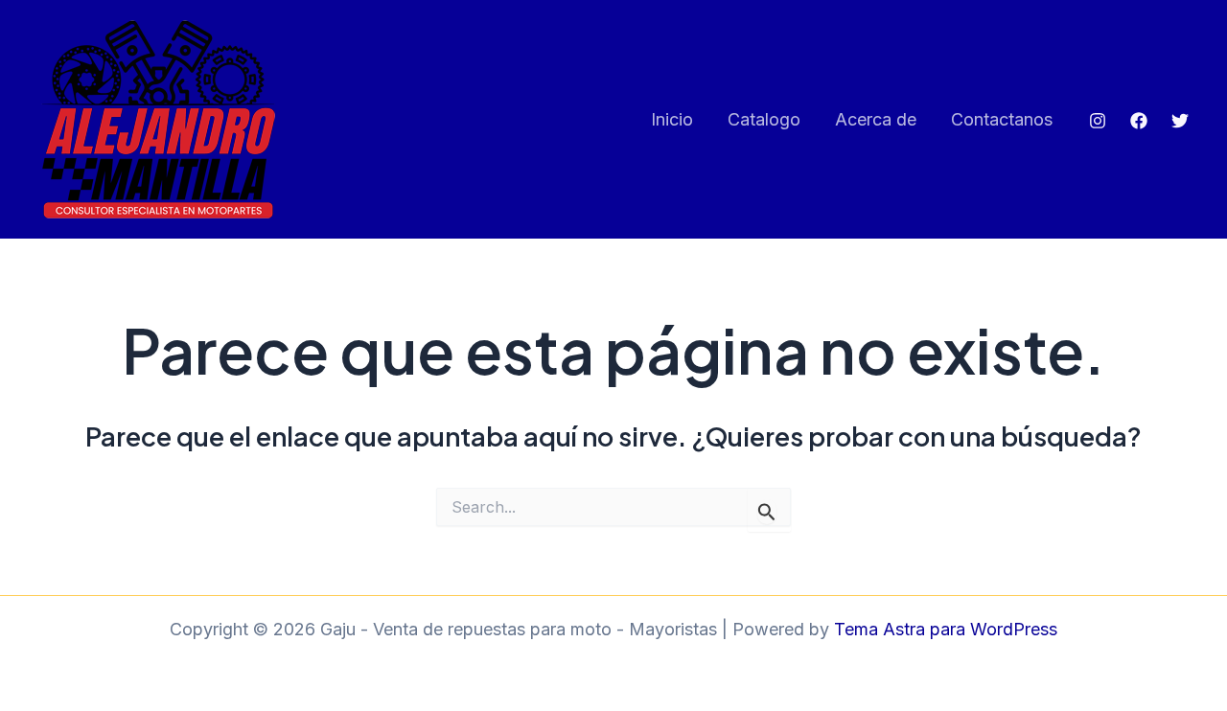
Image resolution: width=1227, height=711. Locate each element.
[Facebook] (1138, 120)
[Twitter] (1180, 120)
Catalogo (764, 119)
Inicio (672, 119)
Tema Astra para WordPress (945, 629)
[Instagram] (1097, 120)
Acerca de (875, 119)
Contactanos (1002, 119)
